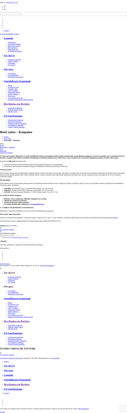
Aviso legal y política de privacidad (20, 237)
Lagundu (8, 38)
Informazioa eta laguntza (15, 77)
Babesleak (3, 151)
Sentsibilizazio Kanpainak (17, 81)
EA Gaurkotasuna (13, 116)
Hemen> (115, 217)
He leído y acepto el (15, 237)
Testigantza (11, 63)
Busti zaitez (11, 96)
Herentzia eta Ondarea (15, 51)
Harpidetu (3, 241)
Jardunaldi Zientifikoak (15, 108)
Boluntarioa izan (13, 49)
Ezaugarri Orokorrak (14, 60)
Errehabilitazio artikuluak (16, 125)
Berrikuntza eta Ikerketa (16, 104)
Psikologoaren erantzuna (15, 120)
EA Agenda (11, 65)
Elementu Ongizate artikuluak (17, 123)
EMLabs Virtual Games (15, 110)
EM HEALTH (12, 112)
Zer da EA (9, 55)
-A (5, 6)
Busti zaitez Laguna (14, 46)
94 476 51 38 (11, 2)
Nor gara (8, 69)
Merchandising (12, 48)
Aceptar (2, 412)
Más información (83, 409)
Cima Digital (55, 358)
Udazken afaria (12, 89)
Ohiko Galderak (13, 61)
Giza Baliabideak (13, 75)
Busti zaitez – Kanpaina (7, 147)
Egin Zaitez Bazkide (14, 44)
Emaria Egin (12, 42)
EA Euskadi (11, 73)
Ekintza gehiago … (14, 94)
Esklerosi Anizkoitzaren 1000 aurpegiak (20, 100)
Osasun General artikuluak (16, 127)
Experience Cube (13, 87)
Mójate (10, 85)
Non (1, 149)
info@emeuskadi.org (48, 265)
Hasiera (6, 137)
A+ (5, 9)
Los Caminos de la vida (15, 98)
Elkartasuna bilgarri (14, 92)
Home (2, 145)
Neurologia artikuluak (15, 122)
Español (6, 30)
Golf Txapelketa (13, 91)
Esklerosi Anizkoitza (6, 153)
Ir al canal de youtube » (7, 229)
